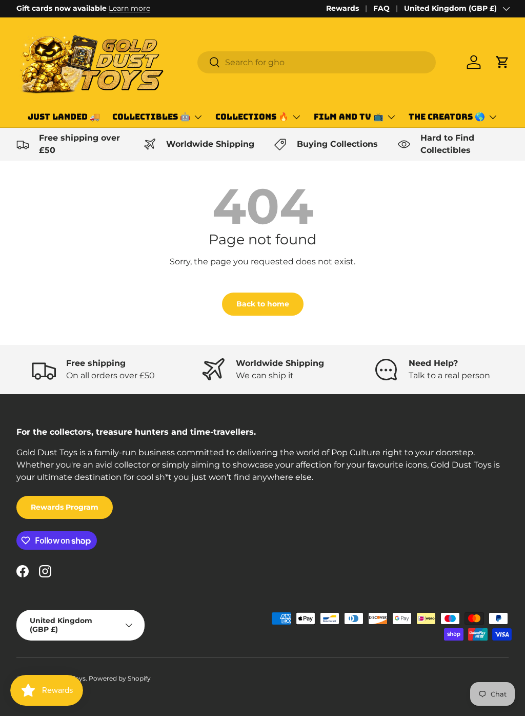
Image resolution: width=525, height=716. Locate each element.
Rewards (342, 8)
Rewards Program (64, 507)
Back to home (262, 303)
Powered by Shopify (120, 678)
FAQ (381, 8)
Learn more (129, 8)
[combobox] (316, 62)
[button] (502, 62)
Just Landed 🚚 (64, 116)
